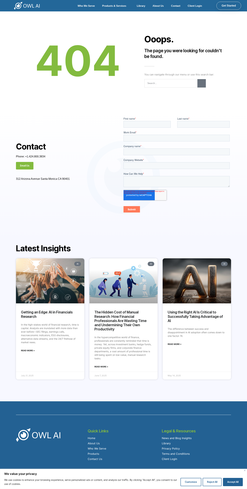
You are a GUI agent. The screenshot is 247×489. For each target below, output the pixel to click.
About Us (158, 5)
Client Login (195, 5)
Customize (191, 481)
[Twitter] (27, 191)
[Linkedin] (53, 191)
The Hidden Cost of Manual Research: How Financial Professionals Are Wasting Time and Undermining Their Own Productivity (120, 320)
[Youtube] (45, 191)
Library (141, 5)
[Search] (201, 83)
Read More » (28, 350)
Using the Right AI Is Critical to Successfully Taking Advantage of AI (195, 316)
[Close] (244, 470)
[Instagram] (36, 191)
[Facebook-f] (18, 191)
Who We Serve (86, 5)
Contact (175, 5)
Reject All (212, 481)
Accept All (232, 481)
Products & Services (114, 5)
